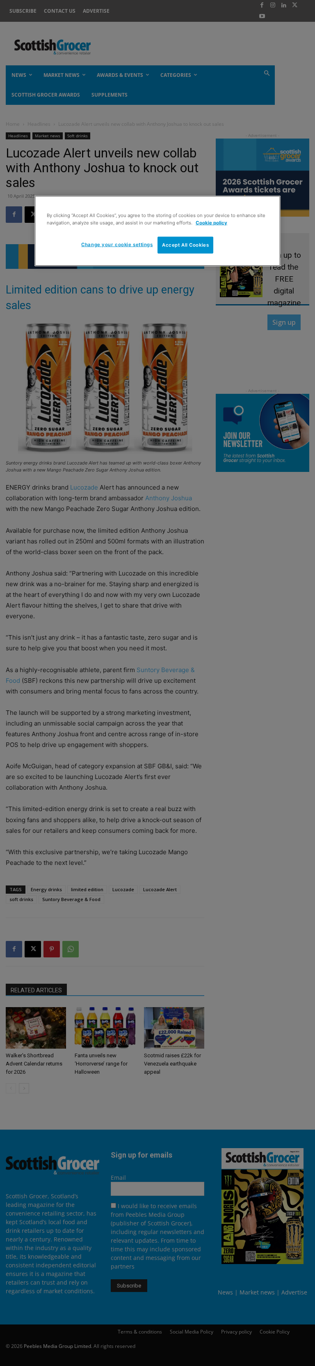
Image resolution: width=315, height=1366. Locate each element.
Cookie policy (211, 222)
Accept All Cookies (185, 244)
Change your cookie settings (117, 244)
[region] (157, 231)
